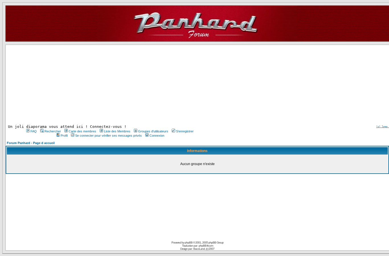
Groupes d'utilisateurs (153, 131)
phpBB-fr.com (206, 245)
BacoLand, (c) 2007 (203, 248)
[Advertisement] (109, 84)
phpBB (189, 242)
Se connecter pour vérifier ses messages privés (108, 135)
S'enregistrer (185, 131)
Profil (64, 135)
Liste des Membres (117, 131)
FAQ (33, 131)
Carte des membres (82, 131)
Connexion (157, 135)
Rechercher (52, 131)
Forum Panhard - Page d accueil (31, 143)
